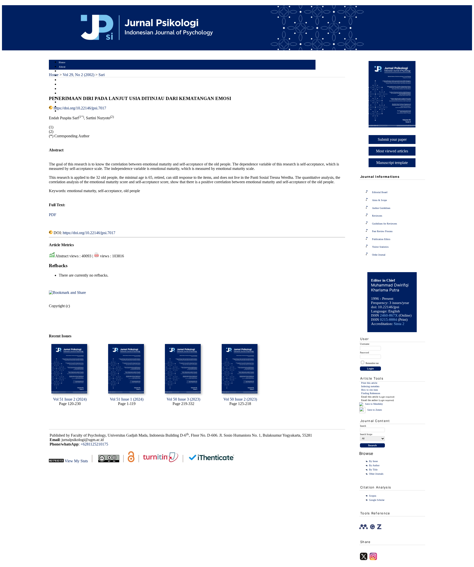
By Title (373, 469)
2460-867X (389, 315)
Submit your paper (392, 139)
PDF (52, 215)
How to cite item (369, 389)
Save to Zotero (374, 409)
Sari (102, 75)
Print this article (369, 383)
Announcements (67, 93)
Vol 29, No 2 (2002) (78, 75)
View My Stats (76, 461)
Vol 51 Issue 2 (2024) (70, 399)
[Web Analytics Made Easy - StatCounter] (56, 461)
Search (62, 80)
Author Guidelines (381, 208)
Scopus (372, 495)
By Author (374, 465)
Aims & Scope (379, 200)
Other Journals (376, 473)
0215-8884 (388, 320)
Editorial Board (379, 192)
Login (62, 71)
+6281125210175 (94, 444)
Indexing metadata (370, 386)
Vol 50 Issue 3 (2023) (183, 399)
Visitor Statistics (380, 246)
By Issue (373, 461)
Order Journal (378, 254)
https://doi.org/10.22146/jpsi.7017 (80, 108)
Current (63, 84)
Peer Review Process (382, 231)
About (62, 66)
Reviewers (377, 215)
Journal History (67, 102)
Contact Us (65, 111)
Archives (63, 89)
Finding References (370, 393)
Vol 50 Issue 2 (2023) (240, 399)
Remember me (372, 363)
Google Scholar (376, 500)
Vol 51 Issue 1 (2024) (126, 399)
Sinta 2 (399, 324)
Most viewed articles (392, 151)
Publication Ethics (381, 239)
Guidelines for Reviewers (384, 223)
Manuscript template (392, 163)
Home (62, 62)
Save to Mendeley (374, 404)
